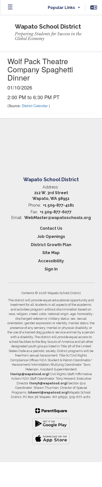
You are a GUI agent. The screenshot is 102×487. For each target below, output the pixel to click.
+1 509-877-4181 (58, 205)
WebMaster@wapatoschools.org (57, 217)
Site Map (51, 252)
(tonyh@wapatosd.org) (48, 383)
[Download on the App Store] (51, 438)
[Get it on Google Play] (51, 423)
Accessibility (51, 261)
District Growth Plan (51, 244)
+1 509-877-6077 (56, 212)
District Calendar (35, 105)
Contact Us (51, 228)
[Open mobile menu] (10, 7)
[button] (64, 7)
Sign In (51, 269)
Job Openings (51, 236)
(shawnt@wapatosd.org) (48, 392)
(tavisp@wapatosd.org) (29, 374)
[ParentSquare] (51, 410)
